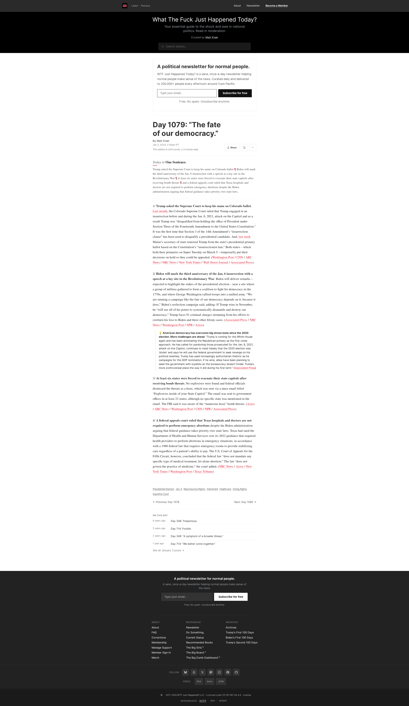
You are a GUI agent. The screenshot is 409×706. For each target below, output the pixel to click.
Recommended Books (199, 642)
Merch (155, 657)
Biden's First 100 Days (239, 637)
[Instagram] (219, 672)
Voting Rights (240, 489)
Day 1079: (187, 128)
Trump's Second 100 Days (241, 642)
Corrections (159, 637)
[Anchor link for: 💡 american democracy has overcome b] (157, 333)
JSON (221, 681)
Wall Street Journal (215, 262)
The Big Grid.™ (195, 647)
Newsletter (253, 5)
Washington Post (223, 257)
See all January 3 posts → (168, 550)
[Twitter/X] (202, 672)
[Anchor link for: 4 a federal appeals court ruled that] (151, 420)
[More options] (252, 147)
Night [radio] (223, 700)
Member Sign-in (161, 652)
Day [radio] (212, 700)
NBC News (169, 262)
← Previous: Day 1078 (166, 502)
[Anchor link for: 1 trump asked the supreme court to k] (151, 206)
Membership (159, 642)
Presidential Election (163, 489)
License (247, 695)
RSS (199, 681)
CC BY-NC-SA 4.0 (232, 695)
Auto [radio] (202, 700)
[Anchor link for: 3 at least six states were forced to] (151, 378)
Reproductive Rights (194, 489)
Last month (160, 211)
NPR (190, 325)
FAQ (154, 632)
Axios (199, 325)
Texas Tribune (204, 471)
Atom (209, 681)
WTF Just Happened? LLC (190, 695)
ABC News (161, 409)
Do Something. (195, 632)
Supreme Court (161, 494)
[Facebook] (227, 672)
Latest (134, 5)
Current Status (195, 637)
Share (233, 147)
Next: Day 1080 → (245, 502)
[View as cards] (244, 147)
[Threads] (193, 672)
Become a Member (277, 5)
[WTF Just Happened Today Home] (124, 6)
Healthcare (225, 489)
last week (245, 236)
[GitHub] (236, 672)
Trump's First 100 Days (240, 632)
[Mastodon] (210, 672)
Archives (231, 627)
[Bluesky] (185, 672)
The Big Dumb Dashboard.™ (203, 657)
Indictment (212, 489)
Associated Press (242, 262)
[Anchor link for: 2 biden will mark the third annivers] (151, 273)
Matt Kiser (211, 37)
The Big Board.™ (196, 652)
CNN (239, 257)
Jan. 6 (179, 489)
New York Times (190, 262)
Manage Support (162, 647)
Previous (145, 5)
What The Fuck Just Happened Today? (204, 19)
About (237, 5)
